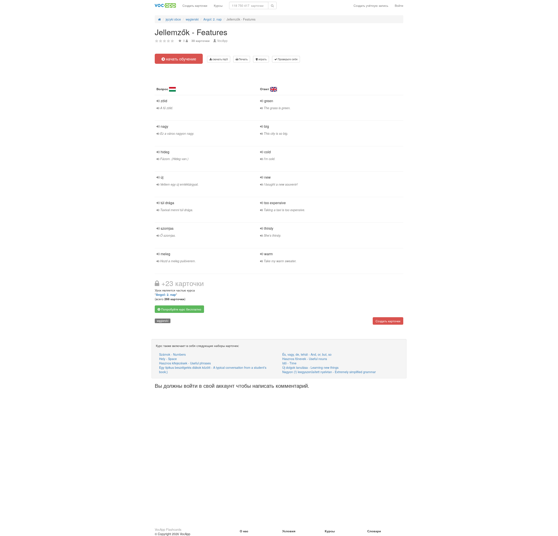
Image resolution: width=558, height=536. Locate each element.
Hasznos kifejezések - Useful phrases (185, 363)
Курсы (218, 5)
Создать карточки (194, 5)
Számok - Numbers (172, 354)
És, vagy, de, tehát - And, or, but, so (307, 354)
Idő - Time (289, 363)
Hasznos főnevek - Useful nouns (304, 359)
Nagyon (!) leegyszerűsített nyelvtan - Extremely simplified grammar (329, 372)
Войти (399, 5)
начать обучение (180, 59)
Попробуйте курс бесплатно (180, 309)
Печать (243, 59)
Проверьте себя (287, 59)
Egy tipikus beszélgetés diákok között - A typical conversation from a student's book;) (212, 369)
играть (262, 59)
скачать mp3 (220, 59)
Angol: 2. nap (166, 294)
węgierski (162, 321)
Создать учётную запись (371, 5)
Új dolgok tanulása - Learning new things (310, 367)
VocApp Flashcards (168, 529)
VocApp (222, 40)
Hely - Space (168, 359)
